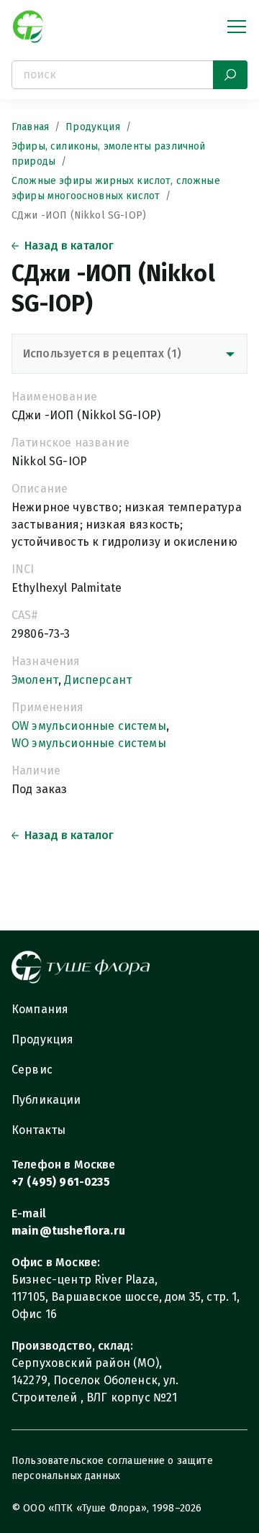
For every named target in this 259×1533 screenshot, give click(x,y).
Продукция (92, 127)
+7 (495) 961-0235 (61, 1182)
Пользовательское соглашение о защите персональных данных (112, 1468)
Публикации (46, 1100)
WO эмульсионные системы (89, 743)
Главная (30, 127)
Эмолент (35, 680)
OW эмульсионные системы (89, 726)
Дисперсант (98, 680)
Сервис (32, 1069)
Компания (40, 1009)
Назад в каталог (69, 245)
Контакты (38, 1130)
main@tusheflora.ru (68, 1230)
